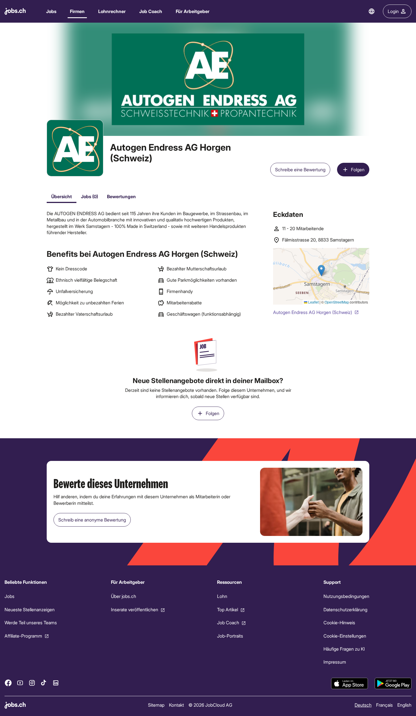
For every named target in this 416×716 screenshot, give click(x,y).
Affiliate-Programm (23, 635)
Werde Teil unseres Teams (31, 622)
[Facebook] (8, 682)
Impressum (334, 661)
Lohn (222, 596)
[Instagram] (32, 682)
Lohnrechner (112, 11)
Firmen (77, 11)
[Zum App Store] (349, 683)
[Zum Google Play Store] (393, 683)
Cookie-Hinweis (339, 622)
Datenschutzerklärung (345, 609)
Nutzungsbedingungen (346, 596)
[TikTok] (44, 682)
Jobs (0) (89, 196)
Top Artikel (227, 609)
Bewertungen (121, 196)
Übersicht (61, 196)
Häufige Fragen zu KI (344, 648)
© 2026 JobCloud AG (210, 705)
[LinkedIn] (55, 682)
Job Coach (150, 11)
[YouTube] (20, 682)
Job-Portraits (230, 635)
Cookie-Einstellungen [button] (344, 635)
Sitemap (156, 705)
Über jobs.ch (123, 596)
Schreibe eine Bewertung (300, 169)
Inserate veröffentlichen (134, 609)
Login (393, 11)
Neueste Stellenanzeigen (30, 609)
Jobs (51, 11)
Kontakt (176, 705)
